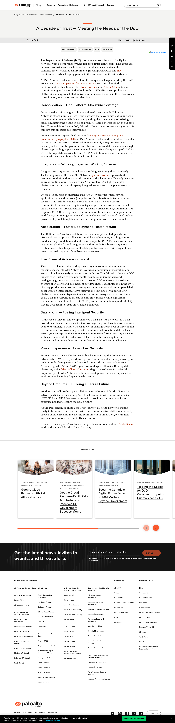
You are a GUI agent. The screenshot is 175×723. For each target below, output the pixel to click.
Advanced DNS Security (23, 636)
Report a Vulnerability (147, 627)
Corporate (51, 5)
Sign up (149, 553)
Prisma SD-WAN (44, 672)
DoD (97, 49)
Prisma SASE (43, 641)
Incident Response (95, 667)
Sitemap (142, 632)
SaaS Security (19, 663)
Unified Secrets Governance (99, 636)
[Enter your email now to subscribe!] (114, 553)
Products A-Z (144, 617)
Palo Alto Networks (29, 15)
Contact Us (118, 598)
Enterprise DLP (44, 658)
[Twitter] (172, 46)
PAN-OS (41, 622)
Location (117, 617)
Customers (118, 608)
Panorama (42, 627)
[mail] (172, 61)
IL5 (119, 70)
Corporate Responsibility (124, 603)
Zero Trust (107, 49)
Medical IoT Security (22, 653)
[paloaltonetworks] (22, 5)
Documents (52, 712)
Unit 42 (142, 642)
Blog (16, 15)
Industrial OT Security (22, 658)
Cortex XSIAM (69, 632)
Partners (110, 5)
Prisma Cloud (111, 87)
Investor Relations (121, 612)
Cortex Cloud (69, 600)
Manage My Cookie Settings (134, 718)
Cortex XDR (68, 637)
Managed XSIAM (70, 658)
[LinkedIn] (172, 51)
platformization (101, 175)
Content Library (145, 598)
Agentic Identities (95, 626)
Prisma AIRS (19, 600)
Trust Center (27, 712)
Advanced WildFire (21, 631)
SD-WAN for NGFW (45, 617)
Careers (117, 593)
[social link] (112, 713)
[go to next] (156, 528)
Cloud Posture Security (73, 610)
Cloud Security (69, 595)
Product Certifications (148, 622)
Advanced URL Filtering (23, 626)
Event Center (144, 608)
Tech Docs (143, 637)
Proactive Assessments (97, 662)
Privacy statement (53, 720)
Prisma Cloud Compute (74, 369)
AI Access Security (21, 605)
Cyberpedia (143, 603)
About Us (118, 588)
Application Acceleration (48, 646)
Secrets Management (96, 631)
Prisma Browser (44, 667)
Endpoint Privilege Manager (98, 609)
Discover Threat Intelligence (99, 679)
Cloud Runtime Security (73, 615)
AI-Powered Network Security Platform (30, 588)
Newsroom (118, 622)
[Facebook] (172, 41)
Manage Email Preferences (149, 612)
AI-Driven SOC (69, 627)
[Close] (171, 718)
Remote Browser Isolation (48, 677)
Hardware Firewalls (45, 602)
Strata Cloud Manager (46, 612)
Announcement (46, 15)
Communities (144, 593)
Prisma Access (44, 663)
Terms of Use (127, 558)
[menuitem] (51, 5)
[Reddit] (172, 56)
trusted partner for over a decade (76, 83)
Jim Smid (34, 40)
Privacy (17, 712)
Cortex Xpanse (69, 646)
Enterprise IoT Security (23, 648)
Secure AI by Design (22, 595)
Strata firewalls (89, 87)
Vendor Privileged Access (98, 648)
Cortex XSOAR (69, 641)
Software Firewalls (45, 607)
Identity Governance (96, 614)
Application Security (72, 605)
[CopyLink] (172, 66)
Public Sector (85, 49)
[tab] (58, 528)
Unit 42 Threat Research (94, 5)
